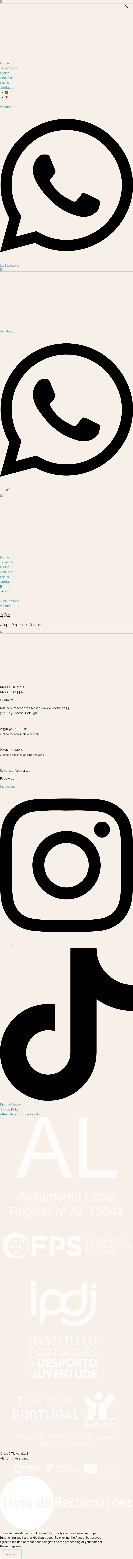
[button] (66, 490)
